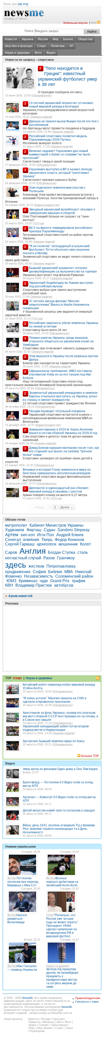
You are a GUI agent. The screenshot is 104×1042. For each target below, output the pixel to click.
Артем (11, 534)
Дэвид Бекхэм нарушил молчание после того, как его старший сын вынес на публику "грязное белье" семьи (61, 451)
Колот (85, 544)
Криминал (28, 581)
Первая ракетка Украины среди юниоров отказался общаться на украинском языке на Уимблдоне (58, 341)
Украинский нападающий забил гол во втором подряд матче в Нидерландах (56, 728)
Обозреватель (41, 95)
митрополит (16, 525)
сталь (82, 552)
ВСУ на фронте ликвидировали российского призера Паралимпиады (60, 229)
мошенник (68, 544)
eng (25, 4)
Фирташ (34, 530)
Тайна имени (58, 1024)
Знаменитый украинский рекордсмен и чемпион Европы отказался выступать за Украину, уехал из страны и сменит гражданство (60, 396)
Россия (43, 39)
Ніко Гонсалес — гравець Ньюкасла (22, 967)
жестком (36, 566)
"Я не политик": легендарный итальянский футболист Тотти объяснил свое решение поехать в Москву (56, 249)
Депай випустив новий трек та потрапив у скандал (59, 810)
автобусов (63, 585)
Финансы (48, 1021)
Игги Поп (45, 535)
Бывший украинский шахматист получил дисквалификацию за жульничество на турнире (63, 269)
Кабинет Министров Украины (57, 525)
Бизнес (68, 39)
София (39, 572)
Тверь (47, 539)
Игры (32, 1027)
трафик (78, 581)
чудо (44, 581)
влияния (31, 539)
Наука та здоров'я (57, 965)
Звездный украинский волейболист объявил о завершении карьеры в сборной (62, 211)
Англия (32, 551)
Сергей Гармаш (20, 544)
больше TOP (90, 756)
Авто (60, 1021)
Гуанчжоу (66, 558)
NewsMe (27, 997)
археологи (46, 544)
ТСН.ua (38, 223)
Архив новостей (20, 596)
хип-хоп (27, 535)
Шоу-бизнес (45, 1027)
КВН (9, 585)
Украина (27, 39)
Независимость (38, 576)
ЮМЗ (11, 581)
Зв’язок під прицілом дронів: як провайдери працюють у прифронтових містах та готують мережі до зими (62, 978)
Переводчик (37, 1030)
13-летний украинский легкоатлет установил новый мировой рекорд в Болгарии (61, 104)
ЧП (71, 46)
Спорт (41, 46)
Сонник (43, 1024)
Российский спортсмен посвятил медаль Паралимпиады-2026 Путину (58, 137)
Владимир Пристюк (33, 585)
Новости (11, 39)
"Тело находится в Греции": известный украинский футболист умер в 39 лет (67, 76)
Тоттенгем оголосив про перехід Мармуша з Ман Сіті (22, 881)
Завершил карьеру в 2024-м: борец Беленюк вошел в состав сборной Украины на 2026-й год (63, 431)
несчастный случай (23, 558)
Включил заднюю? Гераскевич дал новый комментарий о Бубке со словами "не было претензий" (56, 154)
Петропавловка (60, 566)
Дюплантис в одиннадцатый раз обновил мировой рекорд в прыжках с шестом (58, 489)
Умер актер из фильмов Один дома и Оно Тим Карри (60, 769)
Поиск (28, 31)
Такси (69, 1027)
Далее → (66, 507)
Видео (51, 52)
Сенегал (13, 539)
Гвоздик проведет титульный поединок (57, 411)
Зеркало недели (41, 116)
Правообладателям (87, 998)
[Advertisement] (43, 626)
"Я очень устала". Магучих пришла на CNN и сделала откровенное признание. (54, 699)
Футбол (12, 878)
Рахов (49, 558)
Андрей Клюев (70, 535)
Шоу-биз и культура (19, 46)
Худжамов (14, 530)
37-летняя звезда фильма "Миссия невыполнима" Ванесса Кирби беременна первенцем (56, 304)
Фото (38, 52)
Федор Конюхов (69, 539)
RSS (93, 22)
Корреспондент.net (47, 204)
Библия (55, 572)
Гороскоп (58, 1018)
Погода (45, 1018)
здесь (15, 564)
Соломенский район (74, 576)
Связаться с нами (86, 1001)
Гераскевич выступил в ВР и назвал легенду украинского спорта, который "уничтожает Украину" (57, 173)
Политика (58, 46)
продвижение (18, 572)
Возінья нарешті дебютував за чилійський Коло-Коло (62, 881)
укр (20, 4)
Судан (49, 530)
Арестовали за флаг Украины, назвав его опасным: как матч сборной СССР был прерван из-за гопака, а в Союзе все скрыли (60, 716)
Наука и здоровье (17, 52)
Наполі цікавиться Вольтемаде (17, 918)
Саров (11, 552)
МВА (68, 572)
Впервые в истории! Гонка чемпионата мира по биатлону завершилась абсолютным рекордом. (57, 471)
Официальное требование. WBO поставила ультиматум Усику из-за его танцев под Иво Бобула (57, 374)
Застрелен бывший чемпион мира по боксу (54, 741)
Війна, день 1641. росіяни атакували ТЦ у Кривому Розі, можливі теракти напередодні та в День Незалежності (59, 829)
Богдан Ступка (61, 552)
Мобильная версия (75, 22)
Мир (56, 39)
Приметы (34, 1021)
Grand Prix (59, 581)
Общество (85, 39)
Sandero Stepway (74, 530)
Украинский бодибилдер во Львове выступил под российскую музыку (61, 284)
